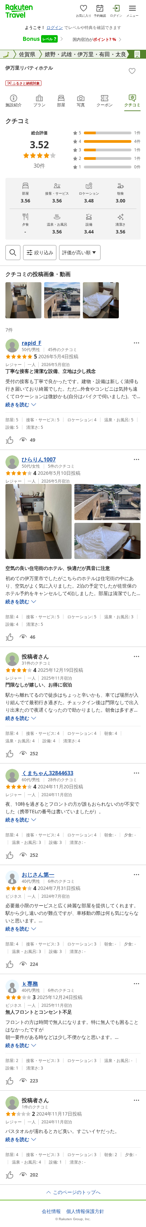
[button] (23, 300)
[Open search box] (12, 252)
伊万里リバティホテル (29, 67)
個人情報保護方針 (85, 1211)
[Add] (132, 71)
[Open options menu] (136, 343)
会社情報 (51, 1211)
